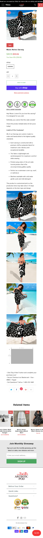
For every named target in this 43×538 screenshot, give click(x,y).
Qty (7, 72)
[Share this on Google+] (26, 389)
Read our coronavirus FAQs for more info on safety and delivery (21, 1)
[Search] (35, 5)
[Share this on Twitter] (11, 389)
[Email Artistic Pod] (24, 518)
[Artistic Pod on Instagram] (21, 518)
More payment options (21, 93)
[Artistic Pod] (21, 5)
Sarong (10, 66)
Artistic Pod (23, 523)
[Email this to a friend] (31, 389)
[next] (35, 25)
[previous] (8, 25)
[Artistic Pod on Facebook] (17, 518)
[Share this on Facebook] (16, 389)
